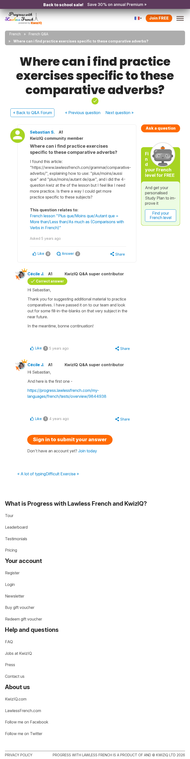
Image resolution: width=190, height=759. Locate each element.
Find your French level (160, 215)
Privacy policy (18, 755)
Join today (87, 450)
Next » (119, 112)
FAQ (9, 641)
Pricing (11, 550)
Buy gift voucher (19, 607)
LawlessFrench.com (23, 710)
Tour (9, 515)
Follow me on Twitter (23, 733)
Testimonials (16, 538)
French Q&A (38, 34)
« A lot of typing (31, 474)
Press (10, 664)
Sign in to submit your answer (70, 439)
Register (12, 572)
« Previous (82, 112)
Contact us (14, 676)
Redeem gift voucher (23, 619)
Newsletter (14, 596)
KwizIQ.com (15, 699)
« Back (32, 112)
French (15, 34)
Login (10, 584)
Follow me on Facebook (26, 721)
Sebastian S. (42, 132)
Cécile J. (35, 273)
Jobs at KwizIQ (18, 653)
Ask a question (161, 128)
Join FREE (159, 18)
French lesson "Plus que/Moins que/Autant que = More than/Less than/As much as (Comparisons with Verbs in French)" (77, 221)
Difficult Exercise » (62, 474)
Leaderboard (16, 527)
